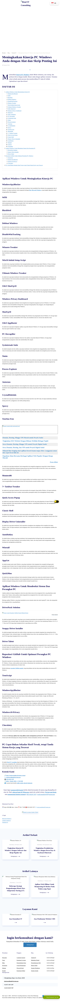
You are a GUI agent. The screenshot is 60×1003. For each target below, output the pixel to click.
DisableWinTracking (12, 101)
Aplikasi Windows (6, 820)
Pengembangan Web (36, 963)
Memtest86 (10, 131)
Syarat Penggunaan (21, 965)
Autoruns (10, 124)
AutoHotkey (11, 140)
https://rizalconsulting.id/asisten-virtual (15, 775)
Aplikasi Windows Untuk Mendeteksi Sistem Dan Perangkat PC (20, 148)
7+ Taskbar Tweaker (12, 133)
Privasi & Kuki (20, 968)
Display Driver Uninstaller (14, 139)
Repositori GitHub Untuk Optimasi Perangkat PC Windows (19, 155)
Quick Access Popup (12, 135)
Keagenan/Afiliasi (21, 970)
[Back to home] (30, 4)
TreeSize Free (11, 129)
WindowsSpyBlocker (13, 93)
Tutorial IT (33, 957)
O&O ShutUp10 (12, 108)
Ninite (9, 120)
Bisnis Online (34, 965)
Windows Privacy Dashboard (14, 110)
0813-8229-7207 (31, 794)
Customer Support (21, 957)
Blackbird (10, 97)
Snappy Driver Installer (13, 152)
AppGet (10, 144)
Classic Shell (11, 137)
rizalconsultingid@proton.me (13, 777)
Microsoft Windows (6, 818)
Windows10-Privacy (12, 161)
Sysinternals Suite (12, 118)
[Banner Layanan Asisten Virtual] (30, 812)
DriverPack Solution (12, 150)
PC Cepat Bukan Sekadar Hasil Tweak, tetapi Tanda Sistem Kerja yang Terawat (24, 165)
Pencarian (4, 957)
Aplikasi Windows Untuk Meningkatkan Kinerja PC (18, 92)
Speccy (9, 127)
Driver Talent (11, 154)
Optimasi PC (5, 822)
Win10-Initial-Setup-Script (14, 105)
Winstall (10, 142)
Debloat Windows (12, 99)
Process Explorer (12, 122)
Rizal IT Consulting (12, 762)
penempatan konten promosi (17, 794)
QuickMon (10, 146)
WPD (9, 95)
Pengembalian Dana (21, 963)
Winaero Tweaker (12, 103)
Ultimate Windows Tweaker (14, 107)
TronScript (10, 157)
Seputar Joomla (34, 970)
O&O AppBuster (12, 114)
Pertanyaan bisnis (50, 792)
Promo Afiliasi (54, 462)
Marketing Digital (35, 960)
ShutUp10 (10, 112)
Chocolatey (10, 163)
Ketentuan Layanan (21, 960)
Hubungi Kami (30, 944)
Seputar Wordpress (35, 968)
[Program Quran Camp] (15, 612)
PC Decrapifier (11, 116)
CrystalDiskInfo (11, 125)
